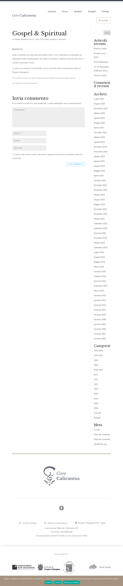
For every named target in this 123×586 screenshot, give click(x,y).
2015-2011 (98, 355)
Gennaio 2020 (100, 233)
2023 (96, 394)
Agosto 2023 (99, 161)
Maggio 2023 (99, 171)
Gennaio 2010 (100, 315)
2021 (96, 375)
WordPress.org (100, 444)
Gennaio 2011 (100, 310)
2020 (96, 365)
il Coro (65, 12)
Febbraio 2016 (100, 276)
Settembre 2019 (100, 248)
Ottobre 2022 (99, 195)
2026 (96, 408)
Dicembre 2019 (100, 238)
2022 (96, 384)
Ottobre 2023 (99, 156)
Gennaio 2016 (100, 281)
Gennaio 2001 (100, 334)
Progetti (91, 12)
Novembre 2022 (101, 190)
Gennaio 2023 (100, 180)
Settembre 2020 (100, 228)
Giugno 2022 (99, 200)
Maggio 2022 (99, 204)
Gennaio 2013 (100, 300)
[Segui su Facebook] (61, 508)
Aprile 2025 (99, 128)
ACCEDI (105, 20)
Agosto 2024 (99, 142)
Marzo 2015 (99, 291)
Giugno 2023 (99, 166)
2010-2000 (44, 39)
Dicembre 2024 (100, 132)
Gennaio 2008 (100, 319)
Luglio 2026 (99, 99)
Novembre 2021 (101, 214)
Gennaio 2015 (100, 295)
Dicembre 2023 (100, 147)
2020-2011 (98, 370)
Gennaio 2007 (100, 324)
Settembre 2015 (100, 286)
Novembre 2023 (101, 152)
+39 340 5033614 (29, 523)
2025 (96, 403)
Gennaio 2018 (100, 272)
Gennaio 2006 (100, 329)
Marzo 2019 (99, 267)
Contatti (105, 12)
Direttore (78, 12)
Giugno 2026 (99, 104)
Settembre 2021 (100, 224)
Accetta (49, 582)
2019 (96, 360)
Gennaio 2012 (100, 305)
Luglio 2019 (99, 252)
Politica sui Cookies (71, 582)
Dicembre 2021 (100, 209)
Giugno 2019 (99, 257)
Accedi (97, 430)
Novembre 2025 (101, 109)
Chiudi (57, 582)
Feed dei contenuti (102, 435)
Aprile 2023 (99, 176)
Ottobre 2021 (99, 219)
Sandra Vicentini (21, 39)
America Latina (100, 49)
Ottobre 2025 (99, 113)
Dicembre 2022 (100, 185)
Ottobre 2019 (99, 243)
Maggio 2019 (99, 262)
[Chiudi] (120, 581)
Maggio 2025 (99, 123)
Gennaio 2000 (100, 339)
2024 (96, 399)
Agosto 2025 (99, 118)
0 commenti (61, 39)
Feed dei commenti (102, 439)
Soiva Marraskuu (101, 62)
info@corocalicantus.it (57, 523)
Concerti (52, 12)
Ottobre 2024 (99, 137)
